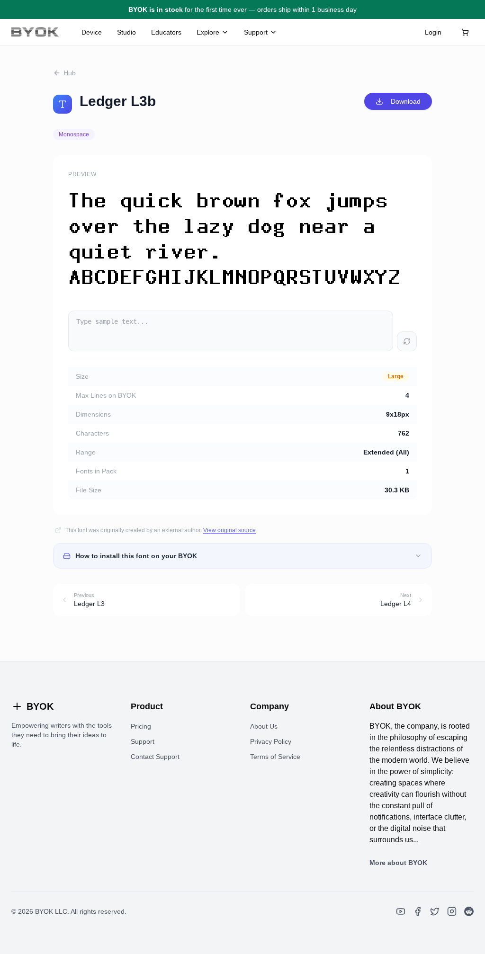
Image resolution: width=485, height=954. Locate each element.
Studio (126, 32)
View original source (229, 530)
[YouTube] (400, 911)
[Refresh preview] (407, 341)
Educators (166, 32)
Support (256, 32)
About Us (264, 726)
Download (406, 101)
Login (433, 32)
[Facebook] (417, 911)
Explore (208, 32)
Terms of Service (275, 756)
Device (91, 32)
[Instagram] (452, 911)
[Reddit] (469, 911)
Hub (69, 73)
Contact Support (155, 756)
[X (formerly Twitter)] (435, 911)
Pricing (141, 726)
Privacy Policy (270, 741)
